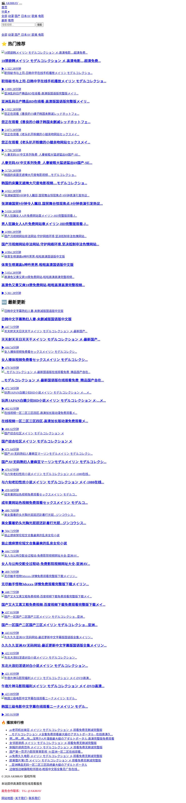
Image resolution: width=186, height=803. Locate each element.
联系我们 (34, 798)
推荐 (11, 20)
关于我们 (21, 798)
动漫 (11, 16)
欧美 (34, 16)
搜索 (39, 24)
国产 (17, 16)
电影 (41, 16)
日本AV (26, 16)
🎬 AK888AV (9, 3)
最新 (4, 20)
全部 (4, 16)
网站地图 (7, 798)
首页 (4, 7)
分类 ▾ (5, 11)
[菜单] (20, 4)
